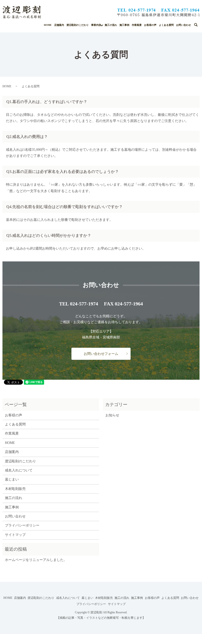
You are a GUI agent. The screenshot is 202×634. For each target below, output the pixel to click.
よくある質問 (166, 25)
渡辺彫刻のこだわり (78, 25)
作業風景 (137, 25)
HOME (48, 25)
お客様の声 (150, 25)
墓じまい (12, 479)
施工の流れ (111, 25)
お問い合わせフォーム (101, 354)
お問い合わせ (183, 25)
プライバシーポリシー (22, 525)
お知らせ (112, 415)
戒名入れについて (19, 470)
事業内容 (96, 25)
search (199, 24)
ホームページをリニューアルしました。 (36, 560)
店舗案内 (59, 25)
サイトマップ (15, 535)
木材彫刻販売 (15, 489)
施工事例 (124, 25)
